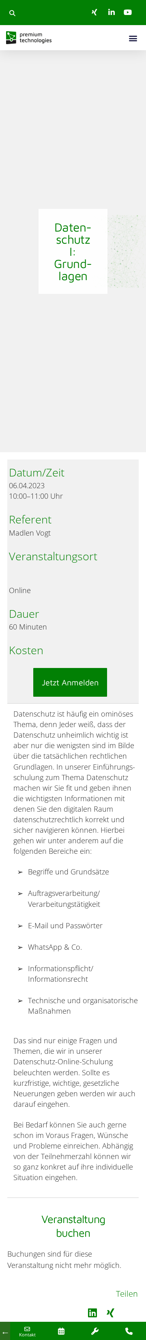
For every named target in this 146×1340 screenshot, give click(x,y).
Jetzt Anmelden (70, 682)
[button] (12, 13)
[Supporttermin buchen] (95, 1331)
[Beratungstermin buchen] (61, 1331)
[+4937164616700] (129, 1331)
